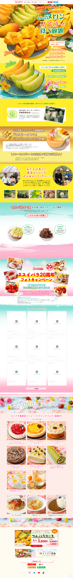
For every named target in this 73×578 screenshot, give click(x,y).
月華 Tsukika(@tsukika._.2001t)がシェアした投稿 (57, 384)
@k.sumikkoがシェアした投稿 (16, 384)
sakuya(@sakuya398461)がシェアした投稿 (37, 384)
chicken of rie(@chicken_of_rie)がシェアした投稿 (57, 333)
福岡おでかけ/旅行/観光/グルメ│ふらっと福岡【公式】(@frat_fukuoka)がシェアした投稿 (40, 333)
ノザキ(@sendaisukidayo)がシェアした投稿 (16, 333)
